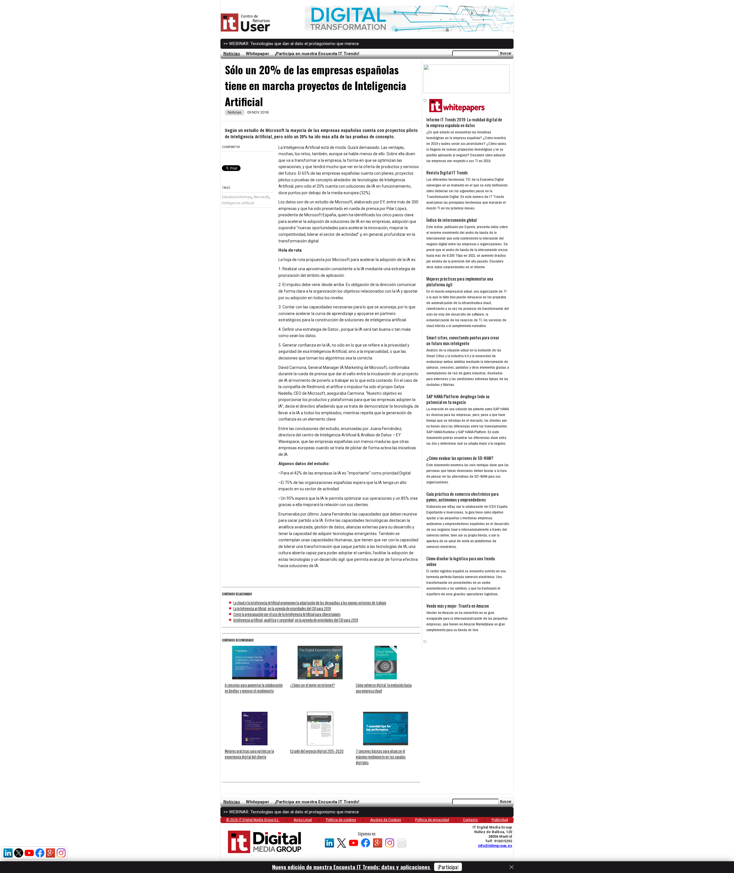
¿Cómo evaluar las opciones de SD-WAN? (459, 458)
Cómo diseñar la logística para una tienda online (460, 561)
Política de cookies (341, 820)
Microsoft (261, 197)
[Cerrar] (511, 867)
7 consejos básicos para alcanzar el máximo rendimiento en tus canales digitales (381, 756)
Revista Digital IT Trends (447, 172)
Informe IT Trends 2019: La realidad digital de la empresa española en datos (464, 122)
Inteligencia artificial (238, 203)
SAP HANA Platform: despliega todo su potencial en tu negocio (457, 399)
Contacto (470, 820)
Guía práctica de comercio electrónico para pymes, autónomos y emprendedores (462, 497)
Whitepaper (257, 53)
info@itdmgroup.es (495, 845)
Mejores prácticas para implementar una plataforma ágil (459, 281)
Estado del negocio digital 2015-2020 (316, 751)
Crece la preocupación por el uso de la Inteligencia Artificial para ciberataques (287, 614)
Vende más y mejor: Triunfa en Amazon (457, 605)
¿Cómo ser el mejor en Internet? (312, 685)
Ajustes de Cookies (385, 820)
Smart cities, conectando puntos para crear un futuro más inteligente (462, 340)
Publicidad (500, 820)
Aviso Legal (303, 820)
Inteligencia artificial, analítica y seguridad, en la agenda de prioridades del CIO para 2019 (295, 620)
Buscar (506, 53)
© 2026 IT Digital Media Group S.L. (253, 820)
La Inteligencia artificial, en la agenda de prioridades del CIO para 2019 (282, 608)
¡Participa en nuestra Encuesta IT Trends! (317, 53)
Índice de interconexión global (451, 220)
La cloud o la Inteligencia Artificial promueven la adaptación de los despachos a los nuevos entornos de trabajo (309, 602)
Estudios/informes (237, 197)
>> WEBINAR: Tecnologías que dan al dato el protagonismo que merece (291, 43)
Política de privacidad (432, 820)
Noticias (231, 53)
